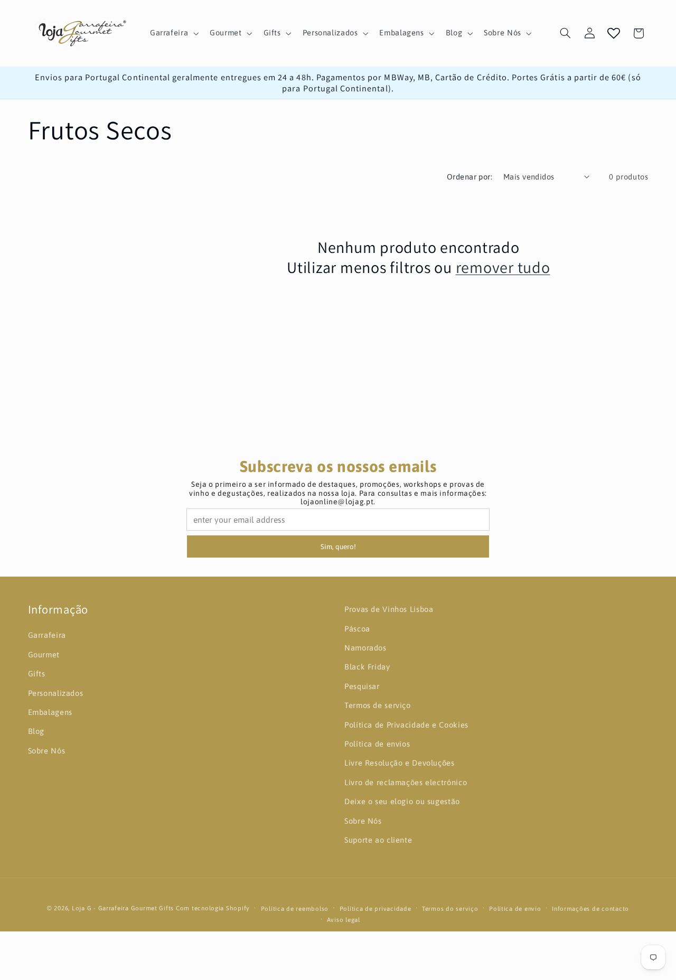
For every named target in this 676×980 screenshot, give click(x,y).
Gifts (36, 673)
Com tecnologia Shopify (213, 907)
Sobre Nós (46, 750)
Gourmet (44, 654)
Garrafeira (47, 635)
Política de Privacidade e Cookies (406, 724)
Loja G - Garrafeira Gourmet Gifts (123, 907)
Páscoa (357, 628)
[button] (173, 33)
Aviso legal (343, 919)
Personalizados (55, 693)
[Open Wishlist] (614, 33)
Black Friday (367, 667)
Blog (36, 731)
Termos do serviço (450, 908)
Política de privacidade (375, 908)
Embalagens (50, 712)
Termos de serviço (377, 705)
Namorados (365, 647)
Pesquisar (362, 686)
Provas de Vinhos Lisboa (389, 609)
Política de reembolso (294, 908)
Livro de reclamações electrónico (405, 782)
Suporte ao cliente (378, 839)
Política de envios (377, 743)
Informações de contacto (590, 908)
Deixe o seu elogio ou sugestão (402, 801)
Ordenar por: (469, 176)
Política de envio (515, 908)
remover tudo (503, 268)
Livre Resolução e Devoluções (399, 763)
